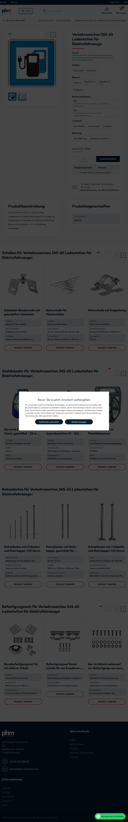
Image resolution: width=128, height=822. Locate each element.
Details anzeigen (79, 422)
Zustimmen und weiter (49, 422)
